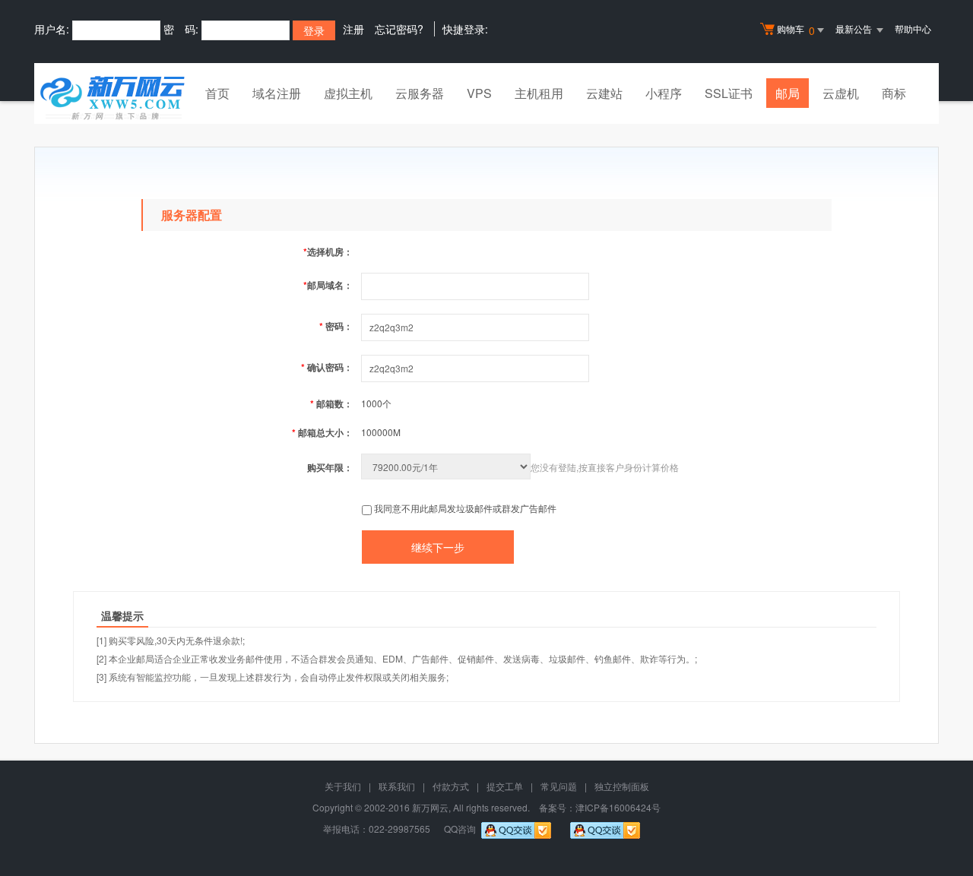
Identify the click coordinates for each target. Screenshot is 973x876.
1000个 (376, 403)
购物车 (796, 30)
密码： (336, 326)
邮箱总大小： (322, 432)
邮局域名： (328, 285)
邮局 (787, 93)
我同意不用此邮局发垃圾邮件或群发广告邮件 (465, 507)
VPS (479, 93)
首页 (217, 93)
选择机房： (328, 251)
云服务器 (419, 93)
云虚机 (840, 93)
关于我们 (343, 786)
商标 (894, 93)
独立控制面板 (621, 786)
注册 (353, 28)
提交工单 (504, 786)
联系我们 (397, 786)
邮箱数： (331, 403)
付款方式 (451, 786)
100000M (381, 431)
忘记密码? (399, 28)
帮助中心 (913, 28)
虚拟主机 (348, 93)
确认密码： (327, 367)
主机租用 (539, 93)
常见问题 (558, 786)
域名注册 (276, 93)
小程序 (663, 93)
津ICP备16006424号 (618, 807)
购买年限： (330, 467)
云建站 (604, 93)
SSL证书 (729, 93)
